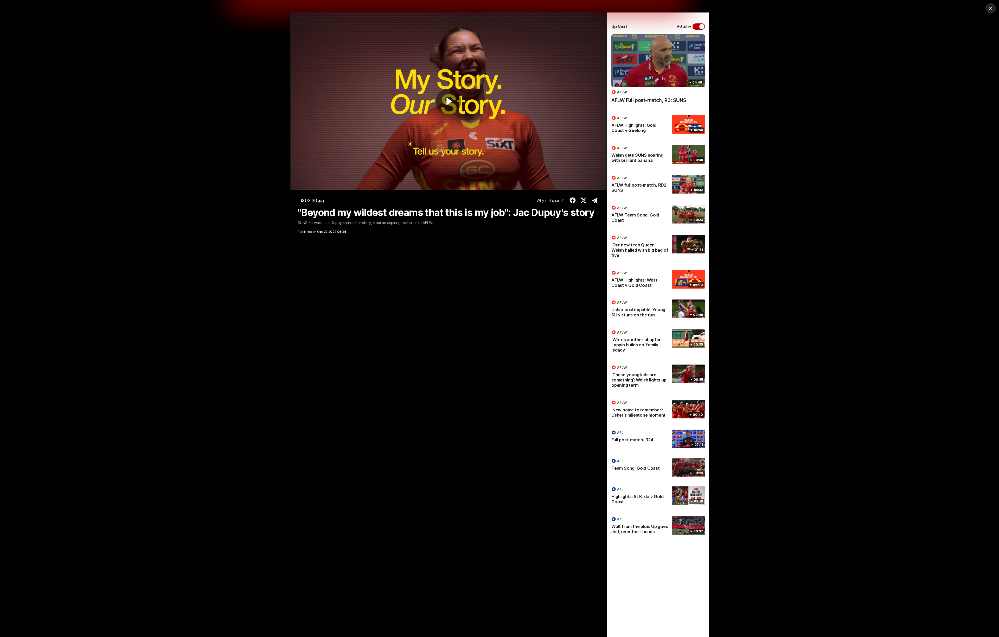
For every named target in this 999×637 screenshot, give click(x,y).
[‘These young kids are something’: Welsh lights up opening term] (658, 377)
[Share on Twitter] (583, 200)
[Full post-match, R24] (658, 438)
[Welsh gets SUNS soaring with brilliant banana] (658, 155)
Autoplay (684, 26)
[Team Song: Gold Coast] (658, 467)
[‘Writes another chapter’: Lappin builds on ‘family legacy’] (658, 342)
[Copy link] (594, 200)
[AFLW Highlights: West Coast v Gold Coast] (658, 280)
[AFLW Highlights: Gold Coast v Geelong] (658, 125)
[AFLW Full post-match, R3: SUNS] (658, 71)
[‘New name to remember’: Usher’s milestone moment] (658, 410)
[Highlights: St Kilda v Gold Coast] (658, 496)
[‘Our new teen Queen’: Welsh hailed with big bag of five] (658, 247)
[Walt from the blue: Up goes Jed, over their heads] (658, 526)
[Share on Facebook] (572, 200)
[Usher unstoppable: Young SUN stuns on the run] (658, 309)
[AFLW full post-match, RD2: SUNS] (658, 185)
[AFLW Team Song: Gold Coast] (658, 215)
